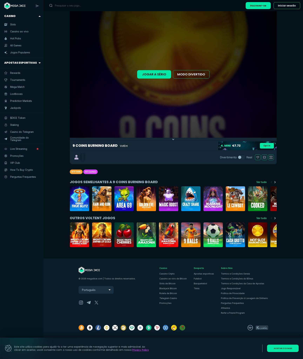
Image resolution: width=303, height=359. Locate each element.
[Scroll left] (271, 182)
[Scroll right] (275, 182)
